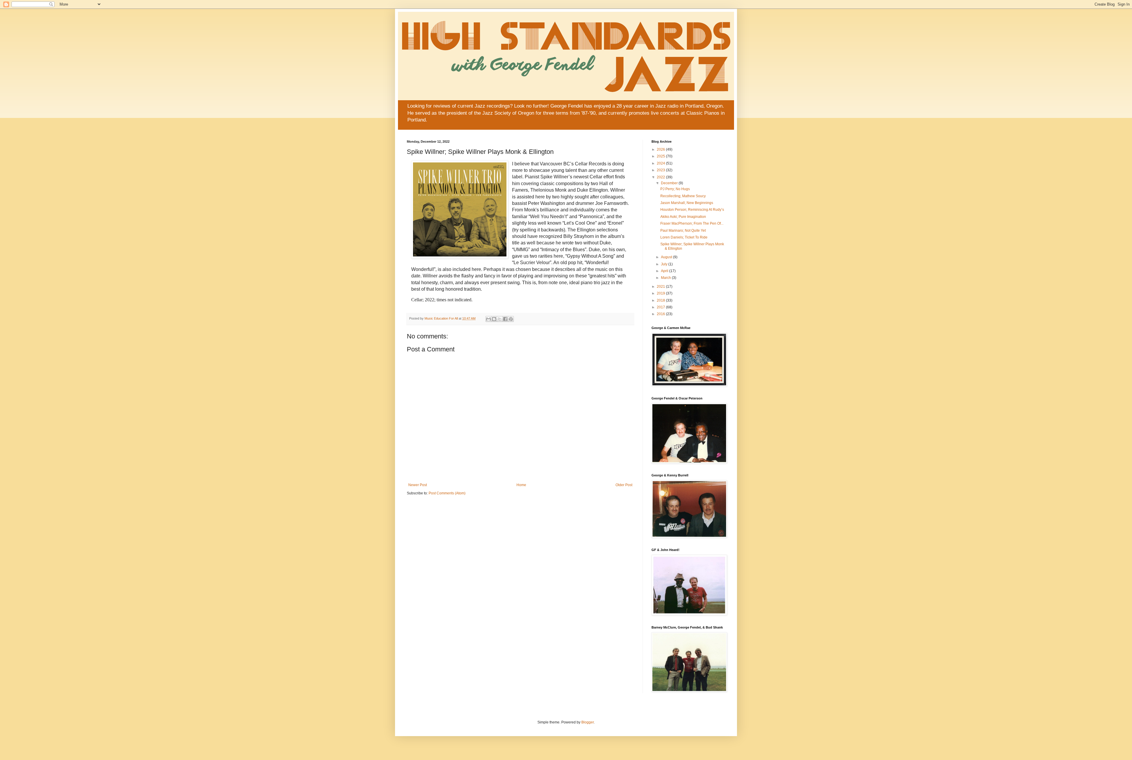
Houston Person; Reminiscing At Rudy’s (692, 210)
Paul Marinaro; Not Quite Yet (683, 230)
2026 (661, 149)
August (667, 257)
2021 (661, 286)
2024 (661, 163)
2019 (661, 293)
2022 (661, 177)
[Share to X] (500, 319)
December (670, 183)
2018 (661, 300)
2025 (661, 156)
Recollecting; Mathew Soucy (683, 196)
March (666, 278)
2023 (661, 170)
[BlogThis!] (494, 319)
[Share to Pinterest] (511, 319)
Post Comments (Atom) (447, 493)
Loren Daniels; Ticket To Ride (684, 237)
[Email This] (488, 319)
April (665, 271)
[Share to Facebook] (505, 319)
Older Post (624, 485)
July (664, 264)
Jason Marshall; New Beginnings (686, 203)
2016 (661, 314)
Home (521, 485)
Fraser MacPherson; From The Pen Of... (691, 223)
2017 (661, 307)
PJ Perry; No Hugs (675, 189)
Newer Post (417, 485)
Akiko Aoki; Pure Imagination (683, 217)
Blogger (587, 722)
